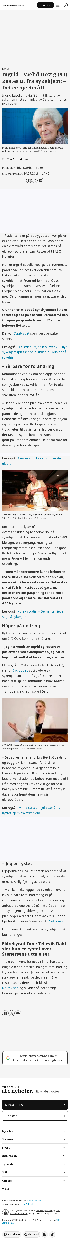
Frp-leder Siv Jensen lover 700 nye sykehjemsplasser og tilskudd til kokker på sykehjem (34, 352)
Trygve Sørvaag (34, 1200)
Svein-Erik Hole (27, 1204)
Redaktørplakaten (44, 1210)
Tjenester (8, 1164)
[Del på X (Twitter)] (35, 180)
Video (5, 1189)
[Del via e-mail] (40, 180)
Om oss (7, 1180)
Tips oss (11, 1116)
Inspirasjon (9, 1156)
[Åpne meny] (58, 5)
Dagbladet (21, 333)
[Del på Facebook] (29, 180)
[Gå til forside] (18, 5)
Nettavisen (57, 921)
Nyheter (7, 1131)
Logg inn (45, 5)
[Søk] (66, 5)
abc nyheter (13, 1234)
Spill (5, 1172)
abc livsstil (33, 1234)
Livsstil (6, 1147)
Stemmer (8, 1139)
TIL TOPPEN (9, 1087)
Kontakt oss (14, 1105)
